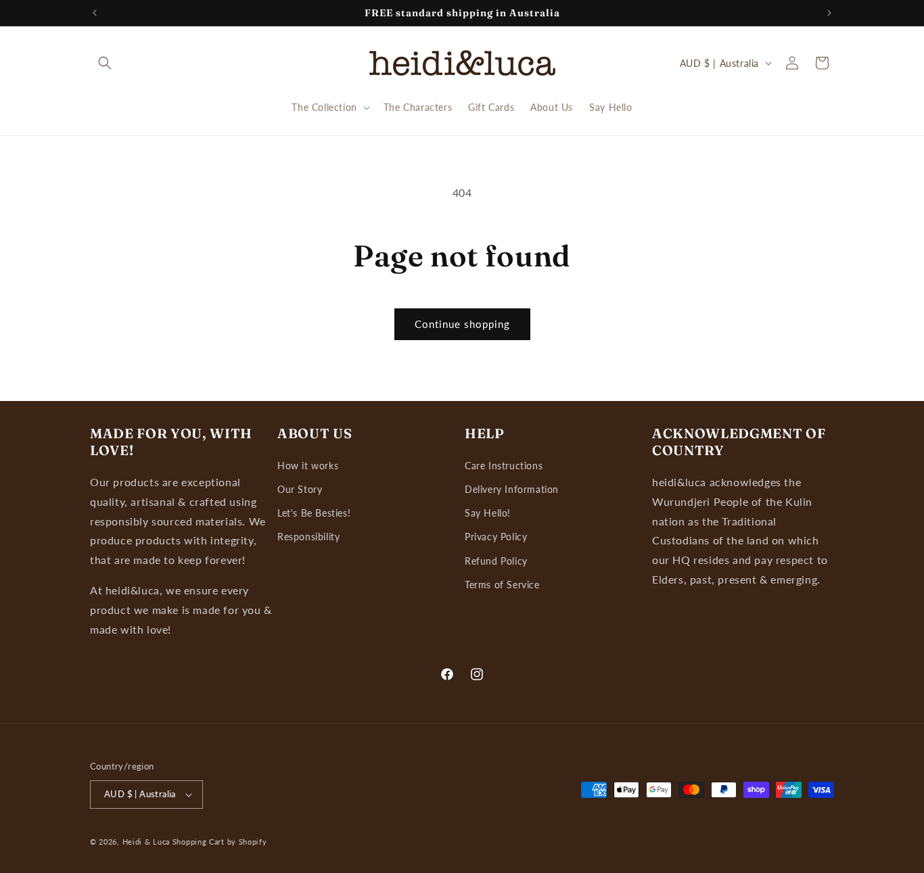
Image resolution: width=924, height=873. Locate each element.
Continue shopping (462, 324)
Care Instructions (503, 465)
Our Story (299, 489)
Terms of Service (502, 584)
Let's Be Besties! (313, 513)
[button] (105, 63)
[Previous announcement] (95, 13)
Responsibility (308, 536)
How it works (307, 465)
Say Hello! (488, 513)
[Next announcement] (829, 13)
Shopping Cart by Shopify (219, 841)
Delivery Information (512, 489)
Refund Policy (496, 561)
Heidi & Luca (146, 841)
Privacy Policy (496, 536)
